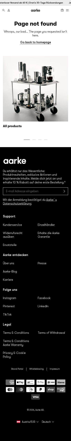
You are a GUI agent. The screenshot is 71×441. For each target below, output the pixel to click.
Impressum (55, 369)
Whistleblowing (36, 369)
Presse (42, 263)
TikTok (7, 314)
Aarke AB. (39, 410)
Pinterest (9, 306)
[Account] (9, 10)
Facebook (44, 298)
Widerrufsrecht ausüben (12, 235)
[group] (35, 93)
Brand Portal (17, 369)
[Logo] (35, 10)
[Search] (3, 10)
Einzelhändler (46, 225)
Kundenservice (12, 225)
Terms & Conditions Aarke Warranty (16, 343)
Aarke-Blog (10, 271)
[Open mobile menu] (67, 10)
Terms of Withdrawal (51, 333)
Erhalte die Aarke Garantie (49, 235)
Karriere (8, 279)
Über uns (8, 263)
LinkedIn (43, 306)
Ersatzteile (10, 245)
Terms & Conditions (16, 333)
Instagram (9, 298)
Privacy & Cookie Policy (14, 354)
